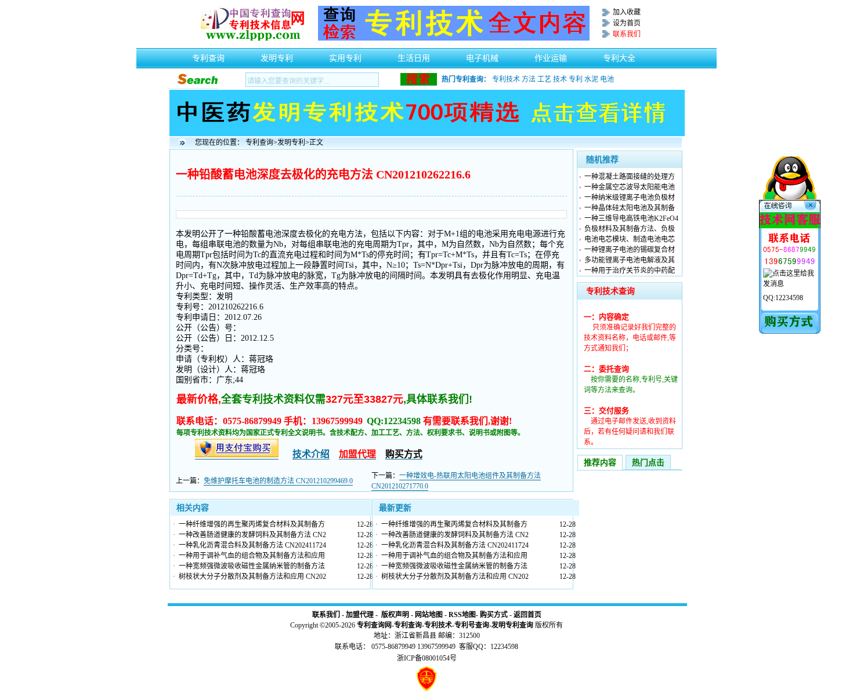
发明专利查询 (512, 625)
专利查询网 (374, 625)
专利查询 (208, 55)
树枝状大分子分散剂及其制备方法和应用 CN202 (252, 576)
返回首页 (527, 615)
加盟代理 (360, 615)
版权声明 (395, 615)
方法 (529, 79)
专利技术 (506, 79)
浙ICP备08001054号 (427, 658)
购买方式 (494, 615)
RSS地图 (462, 615)
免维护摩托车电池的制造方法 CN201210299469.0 (278, 481)
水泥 (591, 79)
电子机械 (482, 55)
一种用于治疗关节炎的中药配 (629, 271)
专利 (576, 79)
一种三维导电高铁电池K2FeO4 (631, 218)
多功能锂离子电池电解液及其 (629, 260)
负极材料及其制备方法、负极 (629, 229)
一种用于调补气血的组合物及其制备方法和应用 (252, 556)
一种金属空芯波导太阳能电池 (629, 187)
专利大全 (619, 55)
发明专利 (277, 55)
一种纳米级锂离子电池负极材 (629, 198)
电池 (607, 79)
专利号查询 (471, 625)
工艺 (544, 79)
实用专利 (345, 55)
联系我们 (326, 615)
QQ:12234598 (783, 298)
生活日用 (413, 55)
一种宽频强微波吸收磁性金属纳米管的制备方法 (252, 566)
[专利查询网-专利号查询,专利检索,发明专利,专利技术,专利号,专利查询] (252, 38)
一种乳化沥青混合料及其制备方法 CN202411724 (252, 545)
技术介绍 (311, 454)
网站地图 (429, 615)
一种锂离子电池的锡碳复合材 (629, 250)
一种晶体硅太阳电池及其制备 (629, 208)
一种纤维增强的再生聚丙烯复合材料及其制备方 (252, 524)
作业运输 (550, 55)
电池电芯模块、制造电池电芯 (629, 239)
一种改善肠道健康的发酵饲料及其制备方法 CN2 (252, 535)
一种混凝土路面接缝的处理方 (629, 177)
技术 (560, 79)
